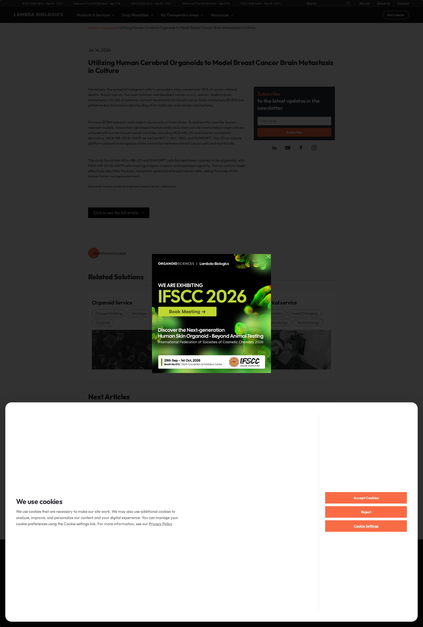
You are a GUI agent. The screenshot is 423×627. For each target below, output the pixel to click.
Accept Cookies (366, 498)
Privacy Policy (160, 523)
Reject (366, 512)
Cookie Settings (366, 526)
